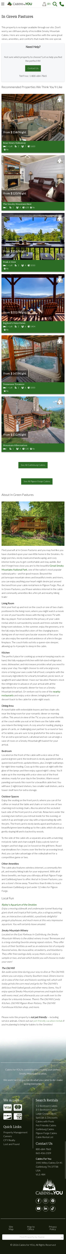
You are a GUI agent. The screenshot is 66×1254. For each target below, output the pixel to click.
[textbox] (33, 1237)
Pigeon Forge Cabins (46, 1133)
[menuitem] (47, 4)
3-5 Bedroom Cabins (46, 1109)
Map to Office (31, 1228)
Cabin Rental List (44, 1137)
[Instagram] (45, 1201)
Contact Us (33, 68)
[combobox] (33, 1237)
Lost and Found (11, 1144)
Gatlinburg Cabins (45, 1129)
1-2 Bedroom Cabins (46, 1105)
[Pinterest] (52, 1201)
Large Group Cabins (46, 1113)
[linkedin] (45, 1208)
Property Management (15, 1132)
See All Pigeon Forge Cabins (37, 481)
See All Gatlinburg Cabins (33, 465)
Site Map (11, 1228)
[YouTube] (38, 1208)
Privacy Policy (53, 1228)
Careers (7, 1136)
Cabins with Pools (45, 1121)
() (48, 3)
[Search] (55, 4)
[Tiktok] (52, 1208)
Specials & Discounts (47, 1117)
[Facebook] (38, 1201)
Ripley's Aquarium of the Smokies (19, 904)
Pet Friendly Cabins (46, 1125)
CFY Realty (9, 1140)
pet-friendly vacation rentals (48, 1020)
